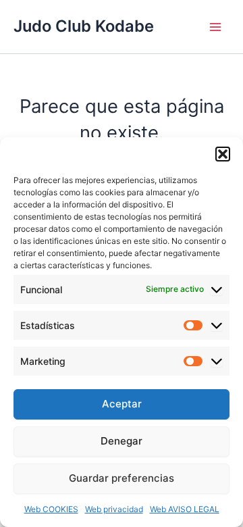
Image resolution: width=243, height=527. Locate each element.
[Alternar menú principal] (215, 27)
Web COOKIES (51, 509)
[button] (223, 154)
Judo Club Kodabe (84, 26)
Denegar (121, 440)
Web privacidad (114, 509)
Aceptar (122, 403)
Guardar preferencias (121, 478)
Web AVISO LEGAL (184, 509)
